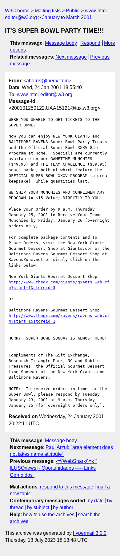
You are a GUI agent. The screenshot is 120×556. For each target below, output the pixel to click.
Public (73, 10)
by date (96, 500)
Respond (90, 43)
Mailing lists (48, 10)
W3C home (17, 10)
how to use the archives (48, 514)
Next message (71, 57)
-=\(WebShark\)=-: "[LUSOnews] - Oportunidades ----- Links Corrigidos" (53, 468)
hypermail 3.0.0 (89, 533)
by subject (38, 507)
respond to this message (66, 486)
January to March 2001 (67, 17)
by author (63, 507)
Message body (61, 43)
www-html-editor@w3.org (44, 94)
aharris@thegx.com (47, 80)
